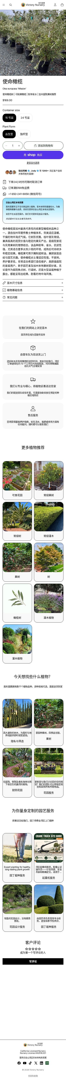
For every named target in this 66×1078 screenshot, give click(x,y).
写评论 (33, 961)
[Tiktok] (30, 1063)
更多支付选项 (33, 163)
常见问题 (12, 297)
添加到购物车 (45, 145)
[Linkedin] (41, 1063)
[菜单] (3, 5)
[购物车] (62, 4)
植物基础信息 (14, 290)
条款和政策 (33, 1076)
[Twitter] (36, 1063)
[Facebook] (19, 1063)
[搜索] (10, 4)
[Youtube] (25, 1063)
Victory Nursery (36, 1070)
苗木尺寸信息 (14, 283)
